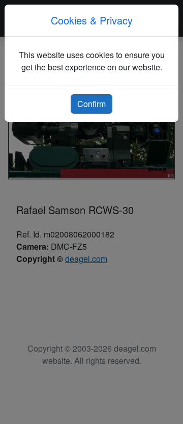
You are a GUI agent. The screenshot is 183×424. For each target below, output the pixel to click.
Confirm (91, 104)
